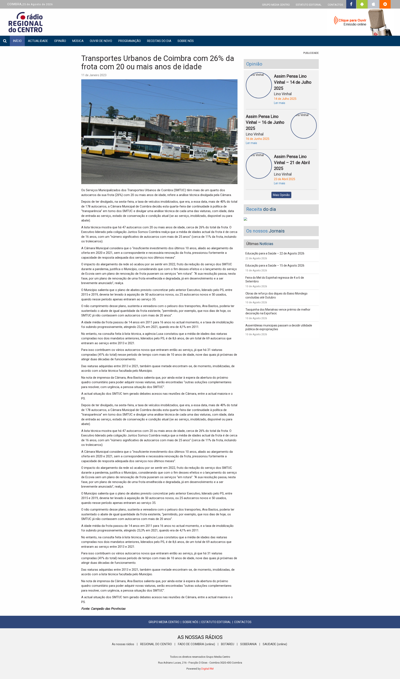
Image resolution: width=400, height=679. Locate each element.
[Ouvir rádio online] (360, 23)
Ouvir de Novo (101, 41)
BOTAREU (227, 644)
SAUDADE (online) (275, 644)
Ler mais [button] (279, 103)
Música (78, 41)
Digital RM (207, 668)
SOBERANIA (248, 644)
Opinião (60, 41)
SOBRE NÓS (190, 622)
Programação (129, 41)
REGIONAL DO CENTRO (156, 644)
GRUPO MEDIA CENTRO (276, 4)
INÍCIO (17, 41)
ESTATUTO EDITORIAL (309, 4)
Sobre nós (186, 41)
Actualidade (38, 41)
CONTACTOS (335, 4)
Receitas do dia (159, 41)
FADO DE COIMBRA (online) (196, 644)
